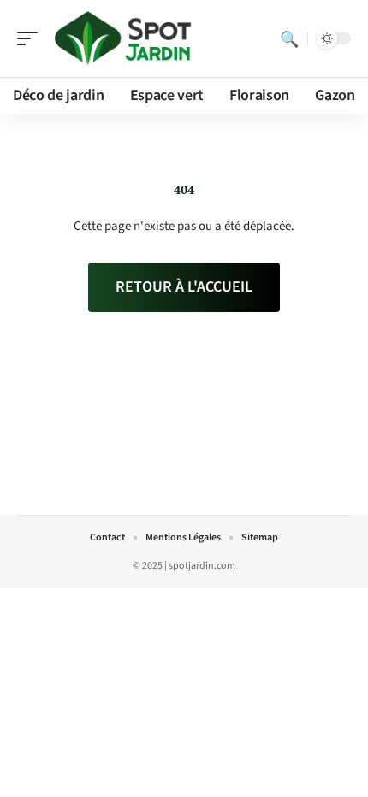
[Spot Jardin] (123, 38)
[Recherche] (289, 38)
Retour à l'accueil (184, 287)
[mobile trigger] (31, 38)
